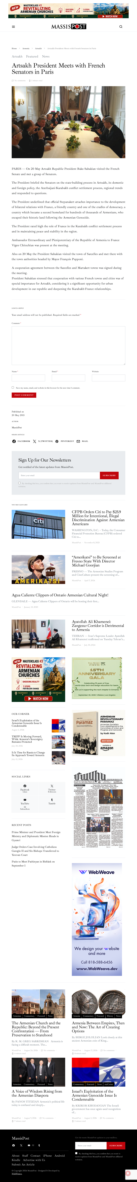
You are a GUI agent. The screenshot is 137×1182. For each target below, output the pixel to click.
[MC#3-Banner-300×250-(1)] (38, 679)
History (110, 1016)
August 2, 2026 (18, 730)
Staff (25, 1155)
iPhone (47, 1155)
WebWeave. (17, 1173)
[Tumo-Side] (97, 678)
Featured (32, 56)
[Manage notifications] (128, 1173)
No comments (20, 80)
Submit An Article (23, 1164)
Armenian (17, 1016)
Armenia (25, 48)
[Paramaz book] (98, 732)
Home (14, 48)
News (45, 56)
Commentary (29, 1016)
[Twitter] (21, 1145)
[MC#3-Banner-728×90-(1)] (68, 10)
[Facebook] (13, 1145)
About (16, 1155)
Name (15, 371)
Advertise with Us (34, 1160)
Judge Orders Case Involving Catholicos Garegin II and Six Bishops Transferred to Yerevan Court (35, 851)
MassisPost (17, 427)
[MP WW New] (97, 919)
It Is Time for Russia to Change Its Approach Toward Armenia (28, 754)
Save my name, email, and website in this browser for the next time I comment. (48, 388)
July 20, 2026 (17, 746)
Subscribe (109, 475)
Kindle (16, 1160)
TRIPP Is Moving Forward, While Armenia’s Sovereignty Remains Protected (27, 739)
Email (55, 371)
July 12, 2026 (17, 759)
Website (95, 371)
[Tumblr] (39, 1145)
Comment (16, 323)
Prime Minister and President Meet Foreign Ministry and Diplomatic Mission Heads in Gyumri (36, 836)
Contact (35, 1155)
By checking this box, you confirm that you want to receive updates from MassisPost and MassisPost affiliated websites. (64, 485)
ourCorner (109, 1084)
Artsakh (38, 48)
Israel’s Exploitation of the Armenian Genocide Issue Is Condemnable (27, 723)
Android (59, 1155)
